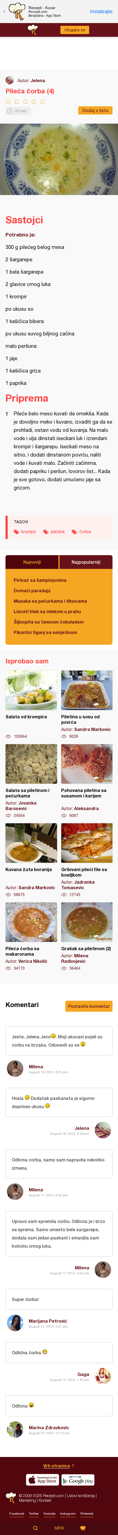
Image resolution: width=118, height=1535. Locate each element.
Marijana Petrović (48, 1320)
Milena (36, 1066)
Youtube (49, 1513)
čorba (85, 531)
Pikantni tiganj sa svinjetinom (45, 632)
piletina (57, 531)
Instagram (68, 1513)
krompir (28, 531)
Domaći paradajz (32, 590)
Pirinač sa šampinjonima (40, 580)
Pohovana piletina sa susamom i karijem (87, 781)
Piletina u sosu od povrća (87, 705)
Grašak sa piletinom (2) (87, 936)
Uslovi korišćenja (81, 1495)
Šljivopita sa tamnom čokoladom (49, 621)
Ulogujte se (74, 30)
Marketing (27, 1500)
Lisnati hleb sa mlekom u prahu (47, 611)
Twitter (34, 1513)
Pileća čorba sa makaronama (31, 936)
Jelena (37, 80)
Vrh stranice (56, 1465)
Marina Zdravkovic (49, 1427)
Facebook (16, 1513)
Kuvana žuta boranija (31, 860)
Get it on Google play (77, 1480)
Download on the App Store (42, 1480)
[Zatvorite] (4, 11)
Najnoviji (32, 561)
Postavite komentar (89, 1006)
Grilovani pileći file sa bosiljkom (87, 860)
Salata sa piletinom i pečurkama (31, 781)
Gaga (83, 1374)
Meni (59, 1528)
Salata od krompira (31, 705)
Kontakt (45, 1500)
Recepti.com (10, 1498)
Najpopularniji (86, 561)
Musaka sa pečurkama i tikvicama (50, 601)
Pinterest (86, 1513)
